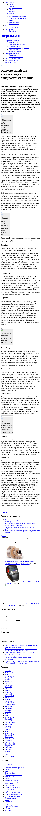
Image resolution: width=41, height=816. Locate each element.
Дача (6, 25)
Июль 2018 (8, 708)
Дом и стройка (14, 22)
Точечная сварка (14, 46)
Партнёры (12, 31)
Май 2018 (8, 712)
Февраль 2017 (9, 735)
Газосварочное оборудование (19, 48)
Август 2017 (9, 724)
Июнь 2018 (8, 710)
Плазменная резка (15, 49)
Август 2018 (9, 706)
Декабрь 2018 (9, 699)
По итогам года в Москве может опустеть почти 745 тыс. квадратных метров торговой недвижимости (21, 657)
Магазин (8, 810)
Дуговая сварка (14, 42)
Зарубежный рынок (15, 8)
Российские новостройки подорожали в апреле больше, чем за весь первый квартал (21, 649)
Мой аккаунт (9, 805)
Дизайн (11, 20)
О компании (9, 29)
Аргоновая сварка (15, 51)
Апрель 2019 (9, 692)
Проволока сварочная (16, 57)
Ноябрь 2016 (9, 740)
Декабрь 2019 (9, 680)
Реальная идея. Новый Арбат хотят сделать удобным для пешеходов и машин (19, 528)
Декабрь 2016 (9, 738)
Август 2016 (9, 746)
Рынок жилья (9, 2)
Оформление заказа (11, 807)
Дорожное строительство (17, 17)
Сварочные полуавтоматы (18, 44)
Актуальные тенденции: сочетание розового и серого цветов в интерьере (20, 524)
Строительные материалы (17, 18)
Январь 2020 (9, 678)
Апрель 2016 (9, 753)
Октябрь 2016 (9, 742)
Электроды (12, 55)
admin (10, 83)
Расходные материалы (12, 53)
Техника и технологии (16, 15)
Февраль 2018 (9, 717)
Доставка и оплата (11, 62)
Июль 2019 (8, 687)
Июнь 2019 (8, 688)
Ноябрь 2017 (9, 719)
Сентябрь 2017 (10, 722)
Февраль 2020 (9, 676)
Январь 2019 (9, 697)
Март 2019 (8, 694)
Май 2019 (8, 690)
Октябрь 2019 (9, 683)
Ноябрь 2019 (9, 681)
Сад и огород (13, 27)
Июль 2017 (8, 726)
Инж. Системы (14, 24)
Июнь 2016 (8, 749)
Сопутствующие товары (13, 58)
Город (11, 4)
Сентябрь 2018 (10, 705)
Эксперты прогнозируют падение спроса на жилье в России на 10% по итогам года (22, 662)
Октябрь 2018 (9, 703)
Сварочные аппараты (12, 41)
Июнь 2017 (8, 728)
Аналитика (12, 11)
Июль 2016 (8, 747)
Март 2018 (8, 715)
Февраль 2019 (9, 696)
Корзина (7, 808)
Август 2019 (9, 685)
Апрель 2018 (9, 713)
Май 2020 (8, 671)
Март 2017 (8, 733)
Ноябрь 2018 (9, 701)
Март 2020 (8, 674)
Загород (11, 6)
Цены (11, 9)
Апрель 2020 (9, 672)
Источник (4, 512)
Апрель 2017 (9, 731)
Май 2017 (8, 730)
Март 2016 (8, 755)
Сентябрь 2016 (10, 744)
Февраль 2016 (9, 756)
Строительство (10, 13)
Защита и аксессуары (12, 60)
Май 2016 (8, 751)
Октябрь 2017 (9, 721)
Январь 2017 (9, 737)
